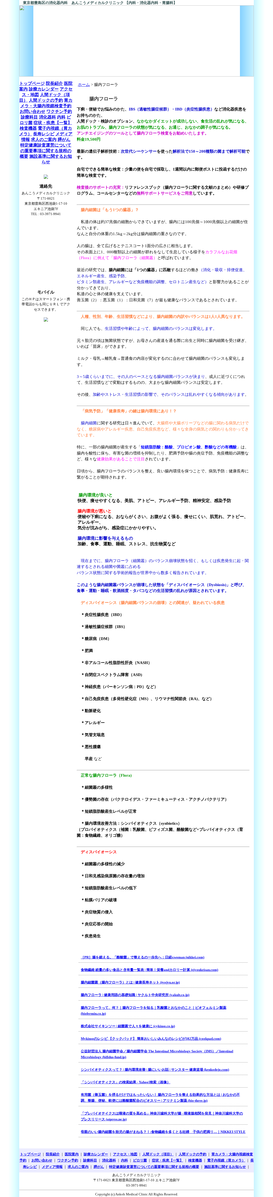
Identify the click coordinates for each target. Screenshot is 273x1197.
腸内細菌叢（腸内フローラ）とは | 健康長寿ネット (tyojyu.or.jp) (130, 982)
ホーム (84, 84)
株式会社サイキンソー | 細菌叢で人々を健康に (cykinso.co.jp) (128, 1026)
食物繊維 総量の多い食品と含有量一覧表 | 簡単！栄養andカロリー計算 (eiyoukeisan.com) (149, 970)
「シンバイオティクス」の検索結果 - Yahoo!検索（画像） (125, 1082)
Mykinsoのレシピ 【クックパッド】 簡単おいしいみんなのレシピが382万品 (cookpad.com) (151, 1039)
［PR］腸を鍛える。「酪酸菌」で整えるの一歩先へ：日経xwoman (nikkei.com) (142, 957)
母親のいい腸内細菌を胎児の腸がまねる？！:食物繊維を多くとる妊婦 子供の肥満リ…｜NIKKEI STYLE (163, 1132)
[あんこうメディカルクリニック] (136, 41)
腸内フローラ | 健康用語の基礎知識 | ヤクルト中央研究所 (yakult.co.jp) (135, 995)
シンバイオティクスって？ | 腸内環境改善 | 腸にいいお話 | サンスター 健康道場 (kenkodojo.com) (155, 1070)
